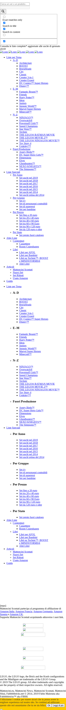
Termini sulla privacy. (11, 688)
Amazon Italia (7, 611)
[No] (1, 709)
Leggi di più (58, 705)
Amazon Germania (43, 611)
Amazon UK (16, 614)
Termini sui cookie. (32, 688)
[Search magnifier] (3, 11)
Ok (49, 705)
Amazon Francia (23, 611)
